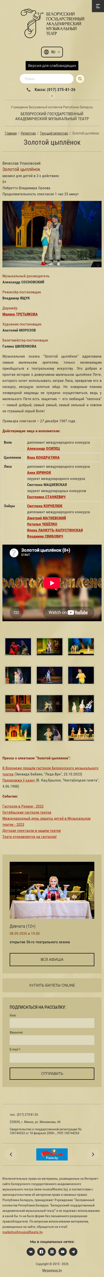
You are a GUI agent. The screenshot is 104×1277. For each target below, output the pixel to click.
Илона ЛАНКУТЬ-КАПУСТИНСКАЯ (55, 530)
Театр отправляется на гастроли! (29, 836)
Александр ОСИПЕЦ (43, 448)
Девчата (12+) (23, 926)
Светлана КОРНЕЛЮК (44, 506)
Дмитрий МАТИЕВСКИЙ (46, 518)
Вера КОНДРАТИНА (43, 457)
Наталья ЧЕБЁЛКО (42, 524)
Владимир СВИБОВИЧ (45, 536)
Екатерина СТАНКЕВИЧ (46, 497)
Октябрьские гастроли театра (26, 812)
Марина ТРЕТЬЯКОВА (20, 314)
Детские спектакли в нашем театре (31, 830)
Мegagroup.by (52, 1270)
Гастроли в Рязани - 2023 (23, 806)
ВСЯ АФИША (52, 959)
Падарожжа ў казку (18, 780)
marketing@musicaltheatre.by (22, 1232)
